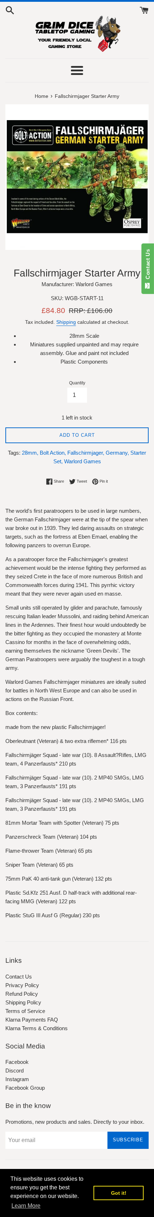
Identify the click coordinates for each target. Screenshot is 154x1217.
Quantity (77, 382)
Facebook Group (25, 1088)
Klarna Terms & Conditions (36, 1028)
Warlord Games (82, 461)
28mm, (30, 453)
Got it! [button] (118, 1193)
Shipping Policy (23, 1002)
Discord (14, 1070)
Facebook (17, 1062)
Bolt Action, (53, 453)
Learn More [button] (25, 1206)
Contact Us (18, 977)
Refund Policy (21, 994)
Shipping (66, 322)
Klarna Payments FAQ (31, 1020)
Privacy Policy (22, 985)
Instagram (17, 1079)
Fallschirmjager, (85, 453)
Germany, (117, 453)
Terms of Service (25, 1011)
